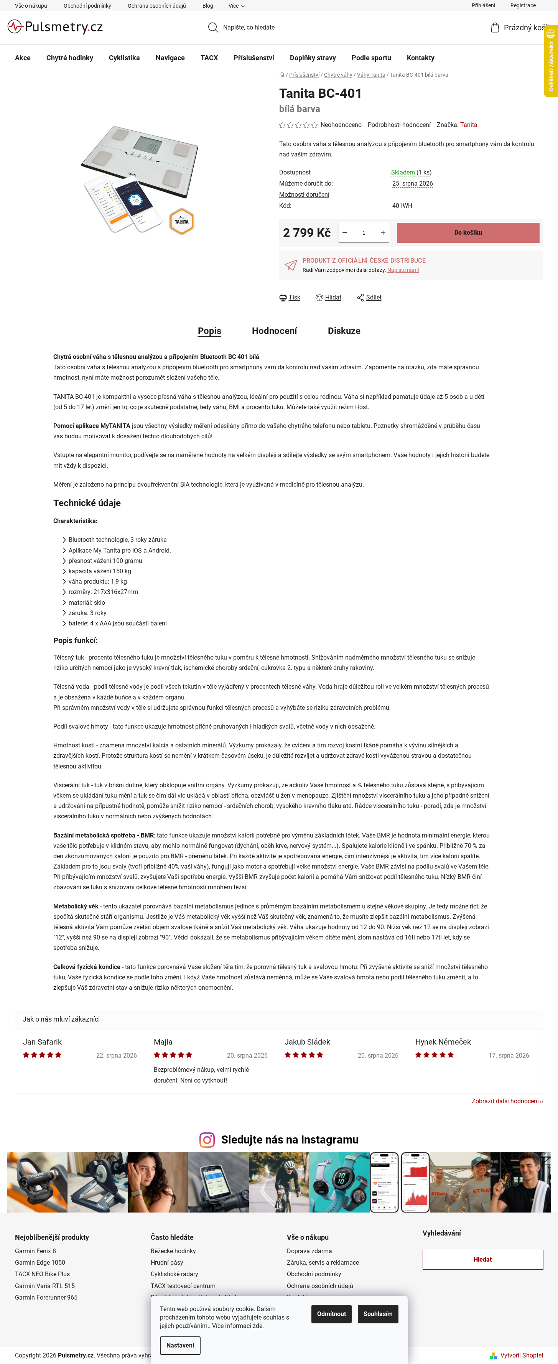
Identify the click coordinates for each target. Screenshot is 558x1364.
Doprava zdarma (309, 1251)
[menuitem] (22, 58)
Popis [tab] (209, 331)
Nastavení (180, 1345)
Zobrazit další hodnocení (505, 1101)
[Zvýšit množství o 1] (383, 232)
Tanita (468, 124)
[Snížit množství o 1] (345, 232)
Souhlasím (378, 1314)
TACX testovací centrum (183, 1286)
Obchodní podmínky (87, 6)
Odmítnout (331, 1314)
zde (257, 1325)
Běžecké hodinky (173, 1251)
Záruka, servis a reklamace (323, 1262)
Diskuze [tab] (344, 331)
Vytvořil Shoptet (521, 1355)
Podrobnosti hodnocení (399, 124)
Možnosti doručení (304, 194)
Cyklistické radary (174, 1274)
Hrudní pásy (167, 1262)
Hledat (483, 1259)
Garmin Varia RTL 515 (45, 1286)
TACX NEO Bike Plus (42, 1274)
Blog (207, 6)
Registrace (523, 5)
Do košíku (468, 232)
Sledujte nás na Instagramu (290, 1139)
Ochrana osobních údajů (157, 6)
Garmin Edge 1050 (40, 1262)
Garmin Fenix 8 (35, 1251)
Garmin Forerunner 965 (46, 1297)
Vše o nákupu (31, 6)
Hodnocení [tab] (274, 331)
